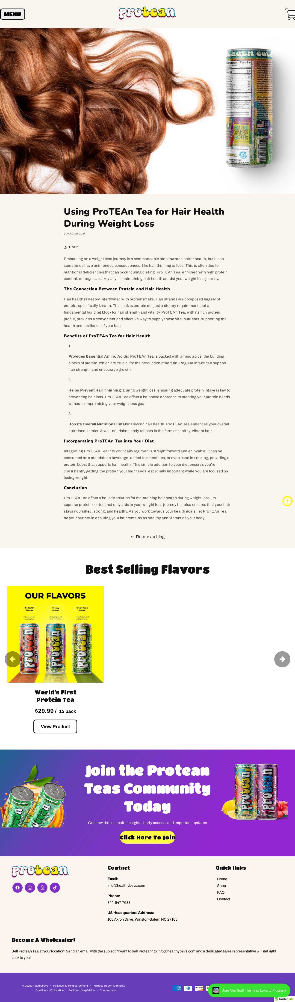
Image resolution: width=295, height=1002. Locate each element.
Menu (12, 14)
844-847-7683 (118, 902)
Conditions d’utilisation (49, 990)
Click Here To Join (147, 837)
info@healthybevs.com (126, 885)
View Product (55, 726)
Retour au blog (150, 536)
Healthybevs (40, 985)
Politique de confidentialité (109, 985)
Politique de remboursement (70, 985)
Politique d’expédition (82, 990)
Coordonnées (108, 990)
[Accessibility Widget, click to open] (287, 501)
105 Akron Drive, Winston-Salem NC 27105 (142, 919)
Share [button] (74, 247)
